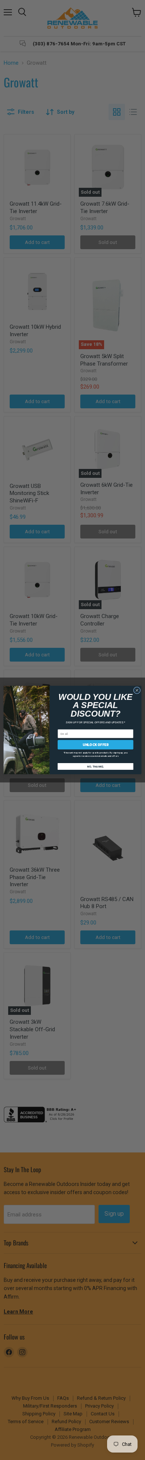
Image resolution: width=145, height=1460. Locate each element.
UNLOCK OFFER (96, 744)
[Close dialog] (137, 690)
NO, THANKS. (95, 766)
